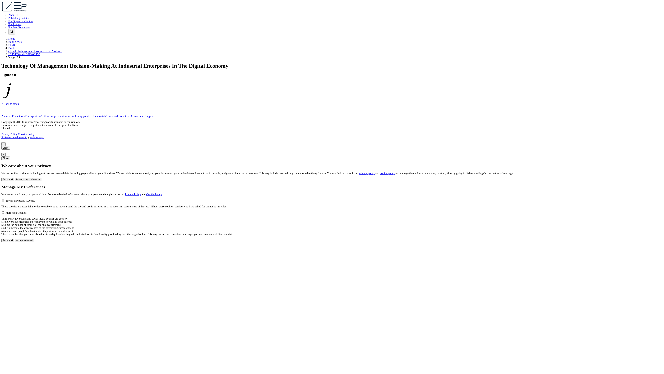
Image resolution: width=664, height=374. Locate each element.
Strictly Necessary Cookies (20, 200)
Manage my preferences (28, 179)
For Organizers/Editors (20, 21)
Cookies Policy (26, 134)
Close (5, 147)
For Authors (14, 24)
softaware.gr (37, 137)
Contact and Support (142, 116)
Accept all (8, 179)
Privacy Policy (9, 134)
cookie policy (387, 173)
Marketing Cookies (16, 212)
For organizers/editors (37, 116)
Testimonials (99, 116)
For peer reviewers (60, 116)
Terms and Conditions (118, 116)
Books (11, 48)
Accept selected (24, 240)
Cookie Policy (154, 194)
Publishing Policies (18, 18)
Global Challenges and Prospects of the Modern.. (35, 51)
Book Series (15, 41)
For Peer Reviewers (19, 27)
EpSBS (12, 44)
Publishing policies (81, 116)
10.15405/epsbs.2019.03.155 (24, 54)
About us (13, 15)
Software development (14, 137)
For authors (18, 116)
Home (11, 38)
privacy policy (367, 173)
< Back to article (10, 103)
